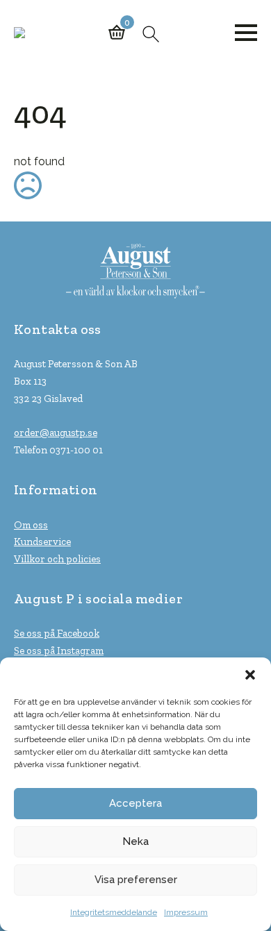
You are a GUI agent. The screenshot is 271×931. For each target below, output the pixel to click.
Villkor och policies (57, 559)
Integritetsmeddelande (113, 912)
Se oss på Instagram (59, 650)
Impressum (186, 912)
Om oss (31, 525)
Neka (135, 841)
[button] (250, 675)
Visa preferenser (136, 879)
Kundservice (42, 541)
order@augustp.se (55, 432)
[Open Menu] (246, 33)
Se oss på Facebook (56, 633)
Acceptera (135, 803)
